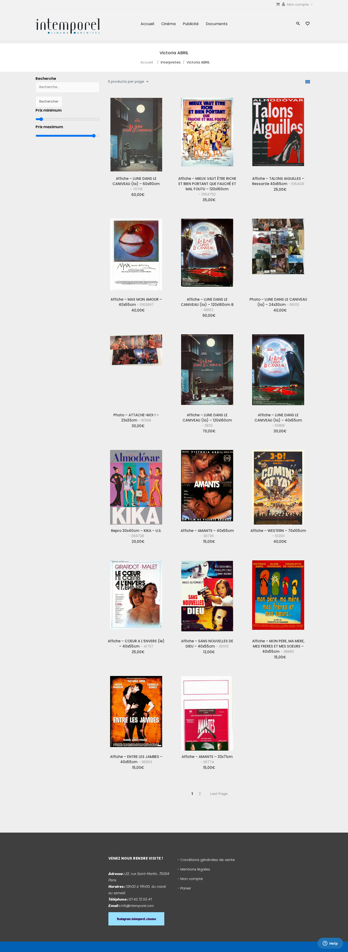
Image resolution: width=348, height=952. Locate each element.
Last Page (219, 793)
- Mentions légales (194, 869)
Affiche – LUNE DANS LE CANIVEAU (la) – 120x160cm (207, 420)
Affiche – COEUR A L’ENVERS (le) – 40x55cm (136, 644)
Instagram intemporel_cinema (136, 919)
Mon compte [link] (298, 4)
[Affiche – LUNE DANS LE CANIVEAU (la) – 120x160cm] (207, 370)
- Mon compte (190, 878)
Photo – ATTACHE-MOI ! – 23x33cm (136, 418)
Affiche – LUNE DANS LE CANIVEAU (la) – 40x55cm (278, 420)
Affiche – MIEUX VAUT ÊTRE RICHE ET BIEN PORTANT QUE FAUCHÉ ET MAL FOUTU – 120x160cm (207, 186)
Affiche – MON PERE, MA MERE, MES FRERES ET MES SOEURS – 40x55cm (278, 646)
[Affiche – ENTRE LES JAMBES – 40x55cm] (136, 711)
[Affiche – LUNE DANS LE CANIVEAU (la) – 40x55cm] (278, 370)
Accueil (147, 24)
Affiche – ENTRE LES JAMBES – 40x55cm (136, 759)
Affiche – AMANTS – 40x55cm (207, 533)
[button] (298, 24)
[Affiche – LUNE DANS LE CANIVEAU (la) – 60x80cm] (136, 133)
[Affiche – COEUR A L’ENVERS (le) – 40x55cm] (136, 596)
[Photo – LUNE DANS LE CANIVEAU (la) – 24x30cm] (278, 254)
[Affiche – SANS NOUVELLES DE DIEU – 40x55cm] (207, 596)
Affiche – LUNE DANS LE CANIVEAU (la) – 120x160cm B (207, 304)
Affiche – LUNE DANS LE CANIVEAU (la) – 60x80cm (136, 183)
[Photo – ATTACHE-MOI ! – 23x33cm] (136, 370)
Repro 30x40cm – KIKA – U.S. (136, 533)
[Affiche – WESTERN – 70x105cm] (278, 485)
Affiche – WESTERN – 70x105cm (278, 533)
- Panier (184, 888)
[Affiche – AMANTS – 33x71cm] (207, 711)
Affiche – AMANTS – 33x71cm (207, 759)
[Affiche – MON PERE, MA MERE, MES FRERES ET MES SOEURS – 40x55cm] (278, 596)
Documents (217, 24)
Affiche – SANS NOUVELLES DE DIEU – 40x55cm (207, 644)
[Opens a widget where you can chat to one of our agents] (330, 944)
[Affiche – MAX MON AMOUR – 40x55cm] (136, 254)
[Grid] (307, 82)
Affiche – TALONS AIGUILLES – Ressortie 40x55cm (278, 181)
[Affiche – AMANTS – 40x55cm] (207, 485)
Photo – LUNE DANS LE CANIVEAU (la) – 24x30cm (278, 302)
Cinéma (168, 24)
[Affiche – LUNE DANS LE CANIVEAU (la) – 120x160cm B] (207, 254)
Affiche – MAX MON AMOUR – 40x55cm (136, 302)
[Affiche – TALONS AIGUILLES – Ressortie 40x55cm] (278, 133)
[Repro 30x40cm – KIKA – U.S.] (136, 485)
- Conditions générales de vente (206, 859)
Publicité (191, 24)
